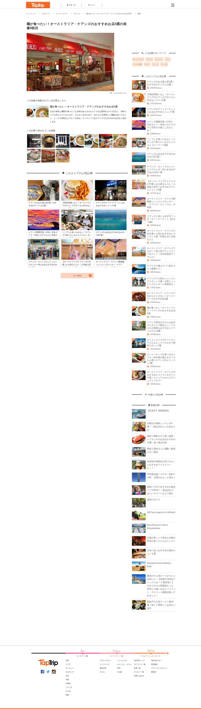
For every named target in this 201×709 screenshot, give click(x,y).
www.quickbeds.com (120, 93)
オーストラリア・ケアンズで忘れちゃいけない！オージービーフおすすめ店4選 (161, 296)
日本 (67, 660)
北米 (67, 676)
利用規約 (154, 664)
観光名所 (103, 668)
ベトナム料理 (137, 64)
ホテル (102, 672)
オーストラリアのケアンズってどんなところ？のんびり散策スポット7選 (161, 343)
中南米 (68, 683)
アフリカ (69, 687)
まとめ (68, 691)
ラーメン (155, 64)
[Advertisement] (154, 35)
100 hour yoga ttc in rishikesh (161, 512)
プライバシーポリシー (159, 668)
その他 (119, 672)
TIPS (118, 668)
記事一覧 (72, 5)
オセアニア (46, 14)
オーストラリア (62, 14)
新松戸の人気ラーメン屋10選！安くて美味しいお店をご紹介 (161, 604)
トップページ (31, 14)
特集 (67, 695)
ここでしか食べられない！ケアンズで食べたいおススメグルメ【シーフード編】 (161, 142)
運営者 (153, 672)
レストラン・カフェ (124, 664)
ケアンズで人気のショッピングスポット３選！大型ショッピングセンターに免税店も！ (161, 281)
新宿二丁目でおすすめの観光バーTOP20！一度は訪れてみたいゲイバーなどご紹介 (161, 490)
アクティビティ (105, 660)
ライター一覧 (139, 672)
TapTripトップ (139, 660)
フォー (168, 59)
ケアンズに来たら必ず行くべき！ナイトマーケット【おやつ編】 (161, 219)
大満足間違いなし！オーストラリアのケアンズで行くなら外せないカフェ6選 (161, 97)
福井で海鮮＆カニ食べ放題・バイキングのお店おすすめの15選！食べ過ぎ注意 (161, 439)
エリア (92, 5)
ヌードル (164, 64)
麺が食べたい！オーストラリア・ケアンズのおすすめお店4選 (108, 14)
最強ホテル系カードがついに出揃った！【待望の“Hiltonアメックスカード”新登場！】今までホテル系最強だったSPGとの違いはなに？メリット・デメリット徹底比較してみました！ (161, 586)
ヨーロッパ (70, 668)
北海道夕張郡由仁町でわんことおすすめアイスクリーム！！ (161, 464)
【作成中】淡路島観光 (158, 410)
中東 (67, 680)
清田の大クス (153, 499)
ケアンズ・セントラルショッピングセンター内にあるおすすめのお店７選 (161, 169)
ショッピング (122, 660)
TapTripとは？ (156, 660)
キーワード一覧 (139, 664)
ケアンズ (77, 14)
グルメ (147, 64)
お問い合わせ (139, 676)
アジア (68, 664)
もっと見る (77, 275)
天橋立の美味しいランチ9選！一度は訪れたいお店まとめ (161, 426)
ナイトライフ (105, 664)
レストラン (158, 59)
